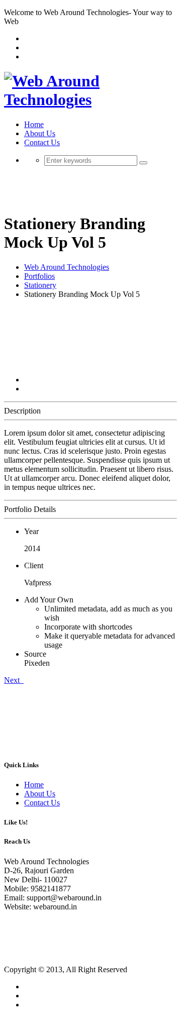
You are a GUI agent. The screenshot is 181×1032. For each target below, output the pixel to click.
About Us (39, 133)
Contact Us (42, 142)
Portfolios (39, 276)
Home (34, 124)
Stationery (40, 285)
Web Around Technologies (66, 267)
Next (14, 680)
